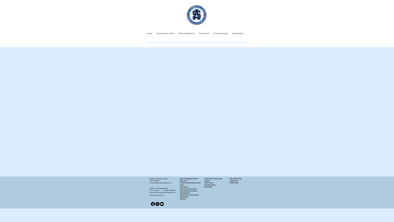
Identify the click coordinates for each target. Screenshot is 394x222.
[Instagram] (157, 204)
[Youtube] (162, 204)
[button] (167, 33)
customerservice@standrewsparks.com (162, 192)
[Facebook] (153, 204)
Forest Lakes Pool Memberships (190, 182)
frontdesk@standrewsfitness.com (160, 183)
